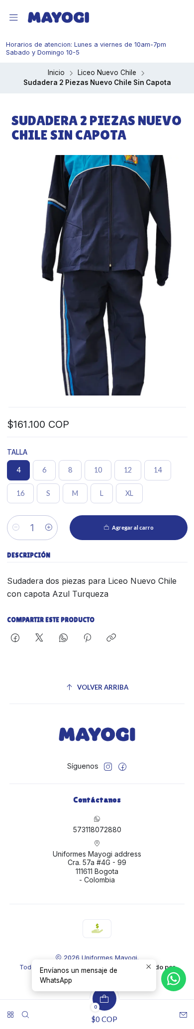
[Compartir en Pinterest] (87, 638)
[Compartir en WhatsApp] (63, 638)
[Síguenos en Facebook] (122, 767)
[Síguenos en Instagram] (108, 767)
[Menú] (13, 17)
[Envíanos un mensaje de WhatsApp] (173, 978)
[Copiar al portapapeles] (111, 638)
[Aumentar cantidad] (48, 528)
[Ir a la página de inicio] (58, 17)
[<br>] (10, 1011)
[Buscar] (25, 1011)
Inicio (56, 73)
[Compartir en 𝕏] (39, 638)
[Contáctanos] (183, 1011)
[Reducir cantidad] (15, 528)
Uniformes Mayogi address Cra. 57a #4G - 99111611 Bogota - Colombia (97, 867)
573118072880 (97, 829)
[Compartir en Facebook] (15, 638)
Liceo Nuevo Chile (107, 73)
